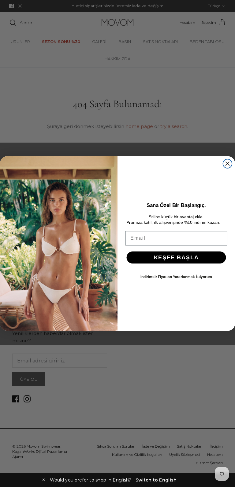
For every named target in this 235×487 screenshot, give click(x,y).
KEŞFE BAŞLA (176, 257)
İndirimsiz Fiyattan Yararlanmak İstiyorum (176, 277)
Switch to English (156, 480)
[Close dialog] (227, 163)
